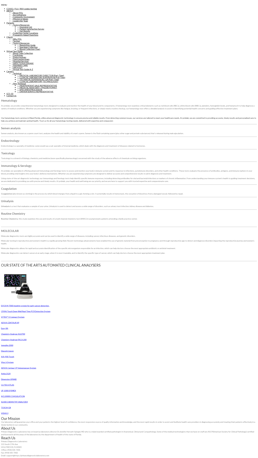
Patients (10, 23)
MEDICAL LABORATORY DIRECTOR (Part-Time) (40, 75)
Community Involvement (23, 17)
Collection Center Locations (25, 33)
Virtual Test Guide (14, 51)
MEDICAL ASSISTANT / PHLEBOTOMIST (37, 87)
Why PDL (17, 39)
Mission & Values (20, 19)
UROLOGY (17, 67)
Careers (10, 71)
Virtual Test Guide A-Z (22, 69)
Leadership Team (20, 21)
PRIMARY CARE (20, 65)
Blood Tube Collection (22, 53)
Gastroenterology (20, 59)
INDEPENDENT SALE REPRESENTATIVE (37, 85)
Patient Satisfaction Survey (30, 29)
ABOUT (9, 11)
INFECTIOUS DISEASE (23, 63)
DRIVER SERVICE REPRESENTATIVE (35, 91)
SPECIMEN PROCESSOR (29, 89)
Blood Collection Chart (28, 49)
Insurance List (24, 27)
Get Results (23, 31)
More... (31, 425)
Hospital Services (20, 61)
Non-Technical (19, 83)
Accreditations (19, 15)
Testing (16, 41)
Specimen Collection (27, 47)
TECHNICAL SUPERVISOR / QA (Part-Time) (38, 79)
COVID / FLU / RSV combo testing (21, 9)
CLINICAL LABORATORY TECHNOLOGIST (37, 81)
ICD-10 (9, 93)
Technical (16, 73)
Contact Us (11, 95)
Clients (9, 37)
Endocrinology (19, 57)
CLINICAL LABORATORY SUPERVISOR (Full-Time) (41, 77)
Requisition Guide (26, 45)
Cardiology (17, 55)
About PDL (17, 13)
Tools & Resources (21, 25)
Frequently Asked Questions (25, 35)
